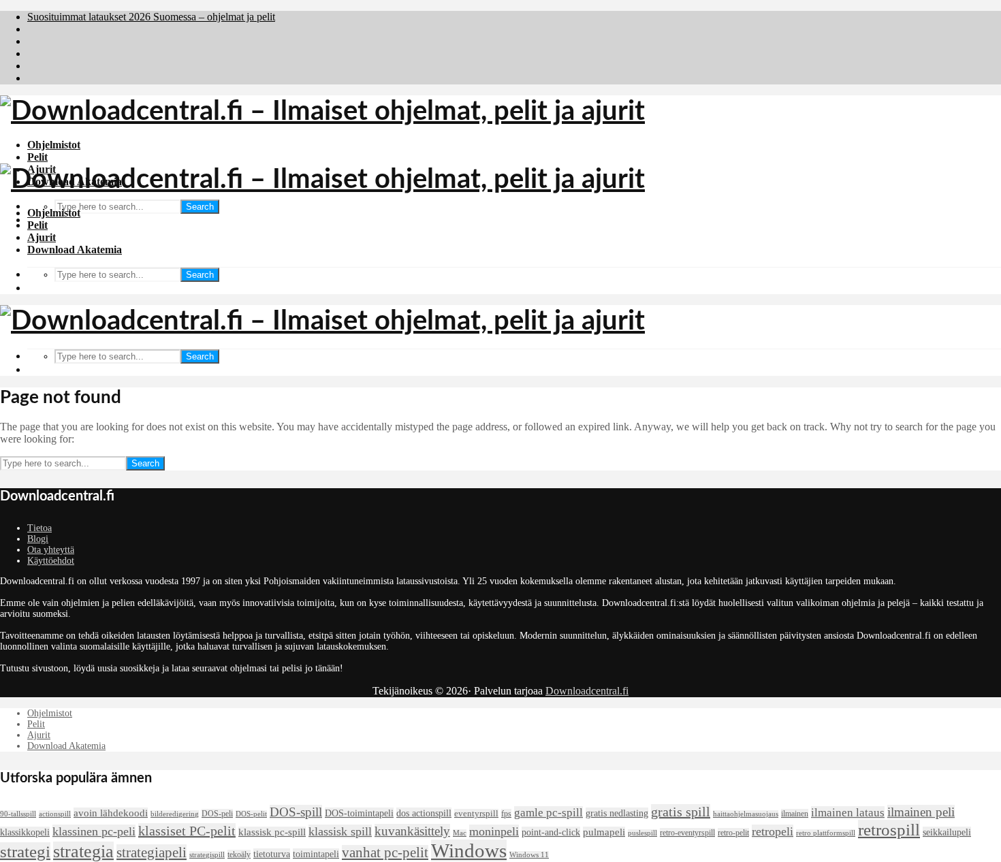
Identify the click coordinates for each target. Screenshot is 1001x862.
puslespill (642, 833)
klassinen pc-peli (94, 831)
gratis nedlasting (617, 813)
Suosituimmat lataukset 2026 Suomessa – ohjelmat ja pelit (151, 16)
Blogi (37, 539)
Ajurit (41, 237)
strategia (83, 851)
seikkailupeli (947, 832)
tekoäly (239, 854)
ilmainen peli (921, 812)
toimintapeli (316, 853)
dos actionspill (423, 813)
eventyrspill (476, 813)
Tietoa (39, 528)
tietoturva (271, 853)
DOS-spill (296, 812)
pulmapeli (604, 832)
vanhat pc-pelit (385, 852)
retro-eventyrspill (687, 832)
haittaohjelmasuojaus (745, 814)
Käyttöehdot (50, 561)
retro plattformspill (825, 833)
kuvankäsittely (412, 831)
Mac (459, 833)
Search (200, 207)
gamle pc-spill (548, 812)
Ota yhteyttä (50, 550)
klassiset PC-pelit (187, 830)
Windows (469, 850)
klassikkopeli (25, 832)
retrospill (889, 829)
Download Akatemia (74, 249)
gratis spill (680, 811)
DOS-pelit (251, 814)
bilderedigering (174, 814)
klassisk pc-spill (272, 832)
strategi (25, 851)
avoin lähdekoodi (111, 813)
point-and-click (551, 832)
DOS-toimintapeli (359, 813)
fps (506, 813)
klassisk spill (340, 831)
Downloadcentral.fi (587, 691)
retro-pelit (733, 832)
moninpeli (494, 831)
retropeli (772, 831)
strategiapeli (151, 852)
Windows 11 (529, 855)
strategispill (207, 855)
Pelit (37, 157)
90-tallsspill (18, 814)
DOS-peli (217, 813)
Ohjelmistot (53, 144)
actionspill (55, 814)
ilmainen (794, 813)
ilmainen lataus (848, 812)
